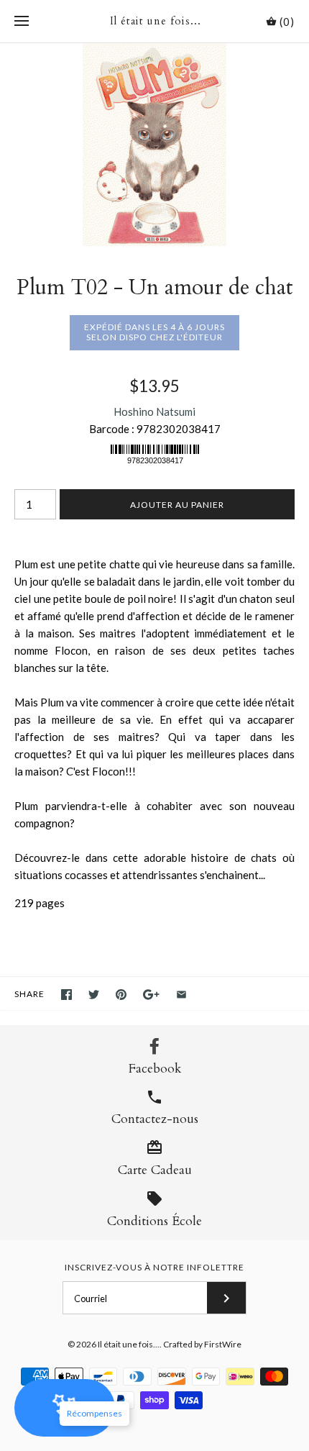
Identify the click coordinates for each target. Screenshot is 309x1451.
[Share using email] (181, 994)
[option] (154, 144)
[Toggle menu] (21, 21)
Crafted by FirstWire (202, 1344)
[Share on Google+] (151, 994)
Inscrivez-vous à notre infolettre (154, 1267)
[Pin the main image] (121, 994)
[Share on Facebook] (66, 994)
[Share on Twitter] (93, 994)
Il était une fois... (129, 1344)
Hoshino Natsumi (154, 411)
